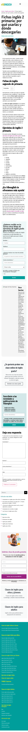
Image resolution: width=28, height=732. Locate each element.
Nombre (5, 240)
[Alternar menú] (20, 4)
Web (3, 472)
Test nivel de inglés (6, 705)
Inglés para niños (9, 11)
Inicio (2, 11)
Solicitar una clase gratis (14, 383)
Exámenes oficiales (9, 411)
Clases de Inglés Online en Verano (9, 625)
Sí (4, 273)
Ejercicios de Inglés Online (8, 675)
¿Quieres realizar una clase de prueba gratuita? (13, 253)
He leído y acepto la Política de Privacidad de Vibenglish (11, 271)
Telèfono (5, 246)
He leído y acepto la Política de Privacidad (10, 573)
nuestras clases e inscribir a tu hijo (15, 211)
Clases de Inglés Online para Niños (10, 635)
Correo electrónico (8, 260)
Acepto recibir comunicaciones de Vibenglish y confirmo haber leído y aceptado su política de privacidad (13, 420)
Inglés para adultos (9, 409)
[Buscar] (25, 492)
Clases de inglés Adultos (7, 689)
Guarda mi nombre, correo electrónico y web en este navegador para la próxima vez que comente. (13, 480)
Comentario (5, 441)
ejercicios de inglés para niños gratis (12, 135)
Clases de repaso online (7, 678)
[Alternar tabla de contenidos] (11, 88)
